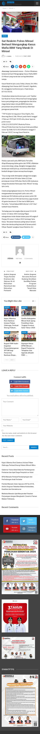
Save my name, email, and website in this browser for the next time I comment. (19, 434)
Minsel (4, 36)
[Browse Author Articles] (20, 250)
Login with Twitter (21, 391)
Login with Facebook (21, 382)
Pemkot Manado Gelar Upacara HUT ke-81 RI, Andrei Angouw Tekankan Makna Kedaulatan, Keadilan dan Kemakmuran (18, 486)
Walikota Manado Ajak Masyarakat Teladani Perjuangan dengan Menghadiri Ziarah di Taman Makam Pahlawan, (19, 496)
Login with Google (21, 386)
